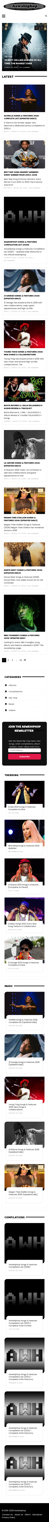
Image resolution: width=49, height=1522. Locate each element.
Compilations (10, 258)
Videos (12, 710)
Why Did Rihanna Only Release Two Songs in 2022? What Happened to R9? (23, 60)
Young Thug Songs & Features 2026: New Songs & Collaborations (23, 353)
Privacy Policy (8, 1517)
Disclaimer (37, 1514)
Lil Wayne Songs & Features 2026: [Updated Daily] (22, 464)
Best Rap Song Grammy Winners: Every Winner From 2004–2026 (21, 174)
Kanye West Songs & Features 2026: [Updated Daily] (23, 571)
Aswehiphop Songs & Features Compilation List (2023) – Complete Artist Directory (23, 1430)
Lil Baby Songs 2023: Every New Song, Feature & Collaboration (22, 925)
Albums (7, 421)
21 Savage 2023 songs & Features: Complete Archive (23, 964)
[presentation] (36, 27)
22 (21, 660)
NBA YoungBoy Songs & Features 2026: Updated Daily (21, 637)
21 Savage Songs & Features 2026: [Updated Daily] (22, 297)
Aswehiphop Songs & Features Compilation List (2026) (20, 243)
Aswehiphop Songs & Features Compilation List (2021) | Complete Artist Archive (23, 1323)
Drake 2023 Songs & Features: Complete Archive (22, 808)
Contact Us (7, 1514)
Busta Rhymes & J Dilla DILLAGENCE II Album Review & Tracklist (23, 407)
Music (6, 131)
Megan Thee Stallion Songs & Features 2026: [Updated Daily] (20, 519)
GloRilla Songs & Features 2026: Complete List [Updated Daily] (21, 117)
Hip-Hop (8, 53)
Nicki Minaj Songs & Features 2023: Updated (24, 847)
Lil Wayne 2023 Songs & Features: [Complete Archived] (23, 886)
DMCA (28, 1514)
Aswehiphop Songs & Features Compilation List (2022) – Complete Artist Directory (23, 1484)
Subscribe (24, 756)
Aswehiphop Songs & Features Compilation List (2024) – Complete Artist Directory (23, 1377)
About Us (19, 1514)
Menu (23, 16)
